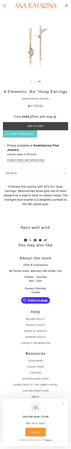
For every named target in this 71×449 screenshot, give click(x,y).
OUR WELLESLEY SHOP (35, 379)
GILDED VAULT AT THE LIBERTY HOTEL (35, 385)
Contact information (35, 343)
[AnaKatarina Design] (36, 5)
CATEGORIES (35, 360)
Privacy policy (35, 325)
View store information (25, 160)
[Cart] (66, 5)
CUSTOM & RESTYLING (35, 391)
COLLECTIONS (35, 366)
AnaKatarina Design (35, 99)
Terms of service (35, 331)
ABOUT (35, 397)
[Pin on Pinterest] (35, 240)
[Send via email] (40, 240)
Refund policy (35, 319)
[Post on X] (30, 240)
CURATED (35, 372)
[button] (45, 240)
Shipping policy (35, 337)
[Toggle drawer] (4, 6)
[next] (39, 81)
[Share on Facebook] (26, 240)
